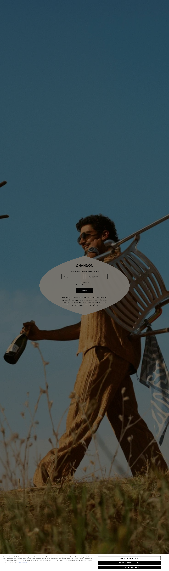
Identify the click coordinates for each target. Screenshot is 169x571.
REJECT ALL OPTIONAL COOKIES (129, 563)
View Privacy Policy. (23, 562)
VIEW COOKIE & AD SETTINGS (129, 558)
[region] (84, 562)
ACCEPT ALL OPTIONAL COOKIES (129, 567)
